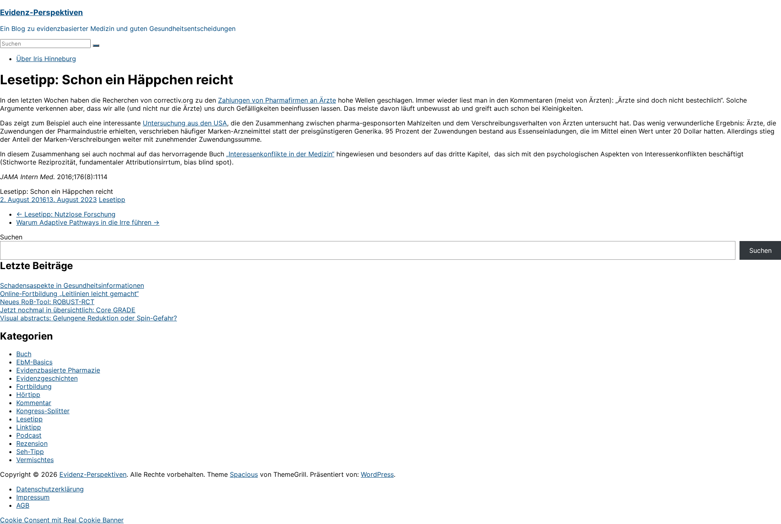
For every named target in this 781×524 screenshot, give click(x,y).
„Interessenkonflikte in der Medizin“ (280, 154)
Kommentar (33, 403)
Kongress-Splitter (43, 411)
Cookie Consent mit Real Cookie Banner (62, 520)
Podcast (28, 435)
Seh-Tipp (30, 451)
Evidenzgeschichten (47, 378)
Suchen (11, 237)
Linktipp (28, 427)
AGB (22, 505)
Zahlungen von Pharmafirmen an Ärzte (277, 100)
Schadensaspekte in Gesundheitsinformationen (72, 285)
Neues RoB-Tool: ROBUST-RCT (47, 302)
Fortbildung (34, 386)
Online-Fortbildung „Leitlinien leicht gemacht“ (69, 293)
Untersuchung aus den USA (185, 123)
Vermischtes (35, 460)
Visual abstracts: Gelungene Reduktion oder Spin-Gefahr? (88, 318)
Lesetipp (112, 199)
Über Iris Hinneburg (46, 59)
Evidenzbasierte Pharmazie (58, 370)
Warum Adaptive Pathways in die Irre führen (87, 222)
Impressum (33, 497)
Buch (23, 354)
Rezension (32, 443)
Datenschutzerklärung (50, 489)
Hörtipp (28, 394)
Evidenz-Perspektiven (41, 12)
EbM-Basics (34, 362)
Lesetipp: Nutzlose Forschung (66, 214)
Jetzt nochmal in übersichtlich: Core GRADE (67, 310)
